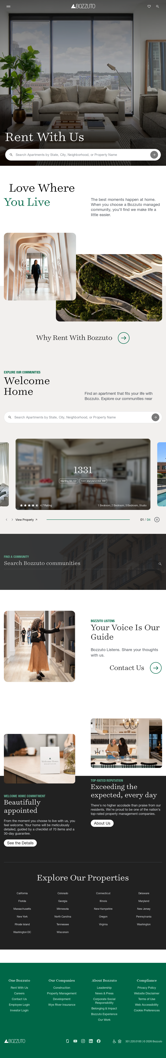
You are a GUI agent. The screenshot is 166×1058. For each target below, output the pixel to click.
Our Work (104, 1020)
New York (22, 916)
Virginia (103, 924)
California (22, 893)
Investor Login (19, 1010)
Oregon (103, 916)
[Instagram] (83, 1041)
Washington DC (22, 932)
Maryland (143, 901)
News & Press (104, 993)
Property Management (62, 993)
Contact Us (19, 999)
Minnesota (63, 908)
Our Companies (62, 980)
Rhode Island (22, 924)
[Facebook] (99, 1041)
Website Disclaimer (146, 993)
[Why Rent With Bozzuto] (40, 266)
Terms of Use (146, 999)
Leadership (104, 988)
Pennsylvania (143, 916)
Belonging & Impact (104, 1008)
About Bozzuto (104, 980)
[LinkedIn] (91, 1041)
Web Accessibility (146, 1005)
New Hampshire (103, 908)
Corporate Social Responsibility (104, 1001)
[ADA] (114, 1041)
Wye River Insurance (61, 1005)
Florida (22, 901)
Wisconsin (63, 932)
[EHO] (120, 1041)
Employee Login (19, 1005)
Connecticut (103, 893)
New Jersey (143, 908)
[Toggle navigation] (8, 6)
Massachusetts (22, 908)
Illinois (103, 901)
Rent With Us (19, 988)
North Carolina (62, 916)
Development (62, 999)
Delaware (143, 893)
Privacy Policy (146, 988)
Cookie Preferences (147, 1010)
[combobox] (82, 154)
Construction (61, 988)
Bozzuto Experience (104, 1014)
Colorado (63, 893)
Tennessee (63, 924)
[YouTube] (75, 1041)
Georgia (62, 901)
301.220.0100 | (134, 1041)
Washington (143, 924)
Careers (19, 993)
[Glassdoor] (67, 1041)
